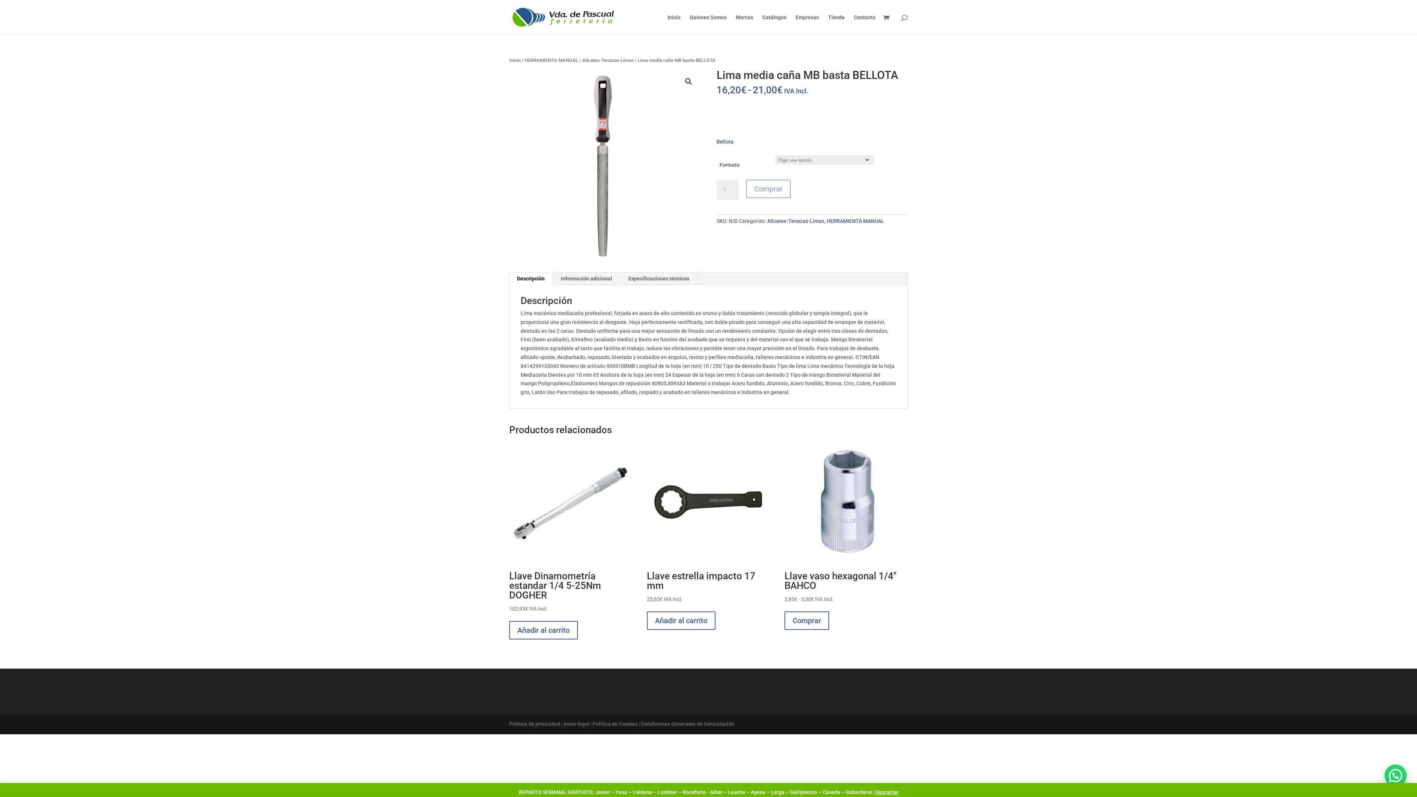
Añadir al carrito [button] (543, 630)
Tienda (836, 17)
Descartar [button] (887, 792)
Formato (729, 165)
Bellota (725, 142)
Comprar (768, 188)
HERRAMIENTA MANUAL (551, 60)
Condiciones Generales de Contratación (687, 724)
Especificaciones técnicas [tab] (658, 279)
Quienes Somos (708, 17)
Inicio (674, 17)
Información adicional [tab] (586, 279)
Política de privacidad (534, 724)
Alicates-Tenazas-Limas (608, 60)
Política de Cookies (615, 724)
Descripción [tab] (531, 279)
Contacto (864, 17)
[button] (688, 81)
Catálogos (774, 17)
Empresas (807, 17)
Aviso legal (576, 724)
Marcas (744, 17)
